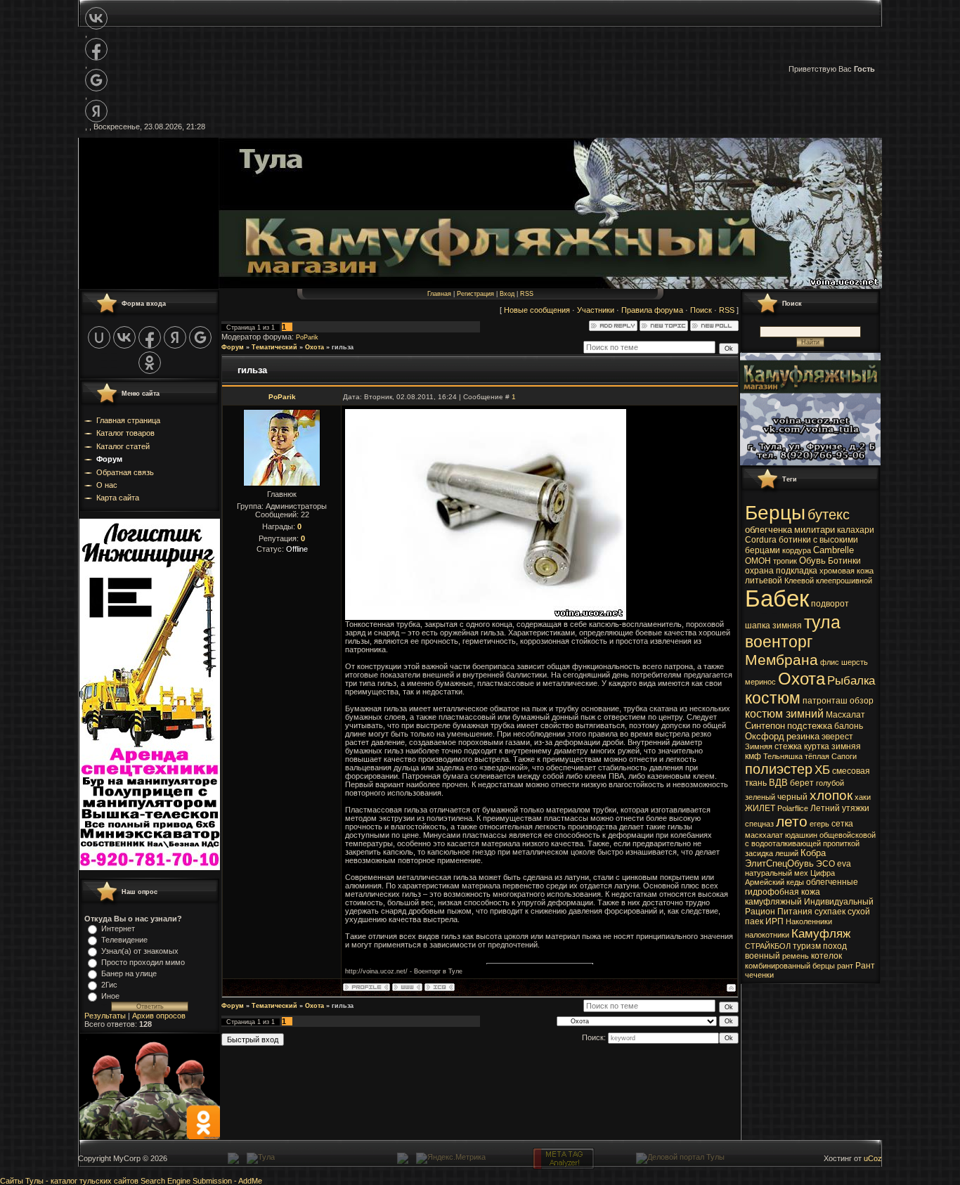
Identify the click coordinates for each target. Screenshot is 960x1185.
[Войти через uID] (99, 337)
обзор (862, 701)
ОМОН (758, 561)
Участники (595, 310)
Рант (865, 966)
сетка (842, 824)
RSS (526, 293)
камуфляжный (773, 902)
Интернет (118, 928)
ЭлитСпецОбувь (779, 863)
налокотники (767, 935)
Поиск (701, 310)
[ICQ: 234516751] (439, 987)
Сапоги (844, 756)
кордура (796, 550)
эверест (837, 737)
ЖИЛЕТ (760, 808)
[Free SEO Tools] (564, 1167)
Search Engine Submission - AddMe (201, 1181)
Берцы (775, 513)
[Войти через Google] (96, 80)
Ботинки (844, 561)
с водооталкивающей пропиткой (802, 843)
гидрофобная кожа (782, 892)
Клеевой (799, 580)
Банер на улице (129, 973)
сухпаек (830, 912)
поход (835, 946)
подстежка (809, 725)
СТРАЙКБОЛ (768, 946)
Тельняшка (783, 756)
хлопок (831, 795)
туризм (807, 946)
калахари (855, 530)
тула (822, 622)
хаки (863, 797)
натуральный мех (776, 873)
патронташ (825, 701)
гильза (342, 347)
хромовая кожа (846, 570)
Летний (825, 808)
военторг (778, 642)
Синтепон (765, 725)
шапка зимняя (773, 625)
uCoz (873, 1158)
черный (792, 797)
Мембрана (781, 660)
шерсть (854, 662)
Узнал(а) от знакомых (140, 951)
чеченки (759, 975)
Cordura (761, 540)
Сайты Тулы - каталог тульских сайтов (69, 1181)
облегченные (832, 882)
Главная (439, 293)
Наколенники (809, 921)
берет (802, 783)
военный (762, 956)
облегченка (768, 529)
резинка (802, 736)
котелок (826, 956)
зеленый (760, 797)
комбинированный (777, 965)
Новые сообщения (537, 310)
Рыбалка (851, 680)
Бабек (777, 598)
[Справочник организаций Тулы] (233, 1161)
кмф (753, 756)
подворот (830, 604)
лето (791, 821)
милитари (814, 529)
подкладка (796, 571)
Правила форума (652, 310)
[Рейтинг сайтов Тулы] (402, 1161)
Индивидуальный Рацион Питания (809, 907)
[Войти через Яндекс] (96, 111)
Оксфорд (764, 736)
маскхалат (764, 835)
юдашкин (801, 835)
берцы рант (832, 965)
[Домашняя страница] (407, 987)
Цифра (822, 873)
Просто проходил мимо (143, 962)
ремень (795, 956)
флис (829, 662)
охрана (759, 571)
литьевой (763, 580)
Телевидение (124, 939)
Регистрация (475, 293)
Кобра (813, 853)
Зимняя (758, 746)
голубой (830, 783)
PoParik (307, 337)
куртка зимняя (832, 746)
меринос (760, 682)
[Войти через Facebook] (96, 49)
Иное (110, 996)
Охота (314, 347)
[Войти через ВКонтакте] (96, 18)
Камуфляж (820, 933)
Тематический (274, 347)
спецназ (759, 824)
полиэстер (778, 769)
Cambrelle (833, 550)
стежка (788, 746)
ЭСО (825, 864)
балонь (848, 726)
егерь (819, 824)
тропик (785, 561)
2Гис (109, 984)
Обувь (812, 560)
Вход (507, 293)
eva (844, 864)
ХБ (822, 770)
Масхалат (845, 715)
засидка (759, 853)
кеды (795, 882)
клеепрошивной (844, 580)
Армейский (764, 882)
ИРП (774, 921)
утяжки (855, 808)
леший (786, 853)
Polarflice (792, 808)
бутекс (828, 514)
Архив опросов (159, 1015)
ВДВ (778, 782)
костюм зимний (784, 714)
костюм (772, 698)
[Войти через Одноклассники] (149, 362)
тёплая (817, 756)
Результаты (105, 1015)
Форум (232, 347)
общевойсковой (847, 835)
